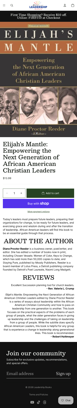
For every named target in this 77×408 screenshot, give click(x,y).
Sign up (63, 373)
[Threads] (45, 402)
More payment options (39, 211)
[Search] (12, 5)
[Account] (65, 5)
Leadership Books (43, 387)
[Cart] (73, 5)
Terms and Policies (38, 394)
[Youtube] (32, 402)
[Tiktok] (38, 402)
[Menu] (4, 5)
